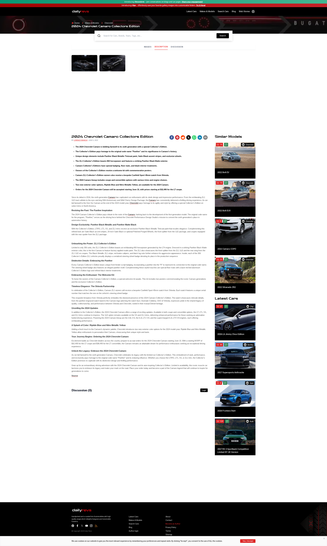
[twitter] (188, 137)
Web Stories (244, 11)
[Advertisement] (233, 73)
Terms (168, 531)
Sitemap (169, 534)
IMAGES (147, 47)
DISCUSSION (177, 47)
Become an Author (173, 524)
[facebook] (171, 137)
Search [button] (224, 35)
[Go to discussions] (226, 144)
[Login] (253, 11)
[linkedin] (199, 137)
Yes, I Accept (248, 541)
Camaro (111, 197)
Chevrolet (109, 23)
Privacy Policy (171, 527)
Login (204, 390)
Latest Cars (191, 11)
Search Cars (223, 11)
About (168, 517)
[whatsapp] (194, 137)
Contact (169, 520)
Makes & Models (207, 11)
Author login (133, 531)
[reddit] (183, 137)
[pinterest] (177, 137)
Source (75, 376)
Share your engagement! (192, 2)
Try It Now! (200, 5)
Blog (234, 11)
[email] (205, 137)
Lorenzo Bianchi (80, 140)
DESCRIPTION (161, 47)
